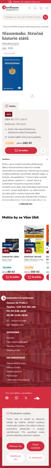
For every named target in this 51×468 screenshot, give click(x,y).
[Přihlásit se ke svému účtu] (29, 8)
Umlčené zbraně (32, 256)
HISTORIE (13, 26)
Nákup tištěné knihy (16, 363)
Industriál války (10, 256)
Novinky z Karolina (15, 346)
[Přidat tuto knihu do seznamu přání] (43, 150)
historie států (24, 26)
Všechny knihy (13, 350)
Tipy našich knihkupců (17, 342)
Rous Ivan (7, 259)
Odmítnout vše (15, 458)
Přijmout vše (15, 446)
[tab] (10, 106)
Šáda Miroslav (31, 259)
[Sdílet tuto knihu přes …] (32, 96)
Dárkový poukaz (14, 371)
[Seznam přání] (35, 8)
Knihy (5, 26)
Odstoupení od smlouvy (18, 379)
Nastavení (37, 457)
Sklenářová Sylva (10, 43)
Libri (4, 48)
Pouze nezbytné (35, 446)
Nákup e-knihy (14, 367)
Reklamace (12, 375)
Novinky (10, 337)
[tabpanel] (25, 133)
